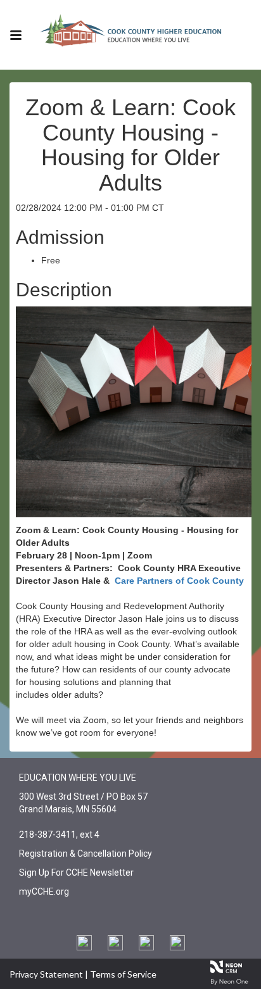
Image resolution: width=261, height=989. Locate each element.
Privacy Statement (46, 974)
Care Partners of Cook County (179, 581)
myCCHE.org (44, 891)
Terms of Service (123, 974)
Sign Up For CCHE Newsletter (76, 872)
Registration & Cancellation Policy (85, 853)
